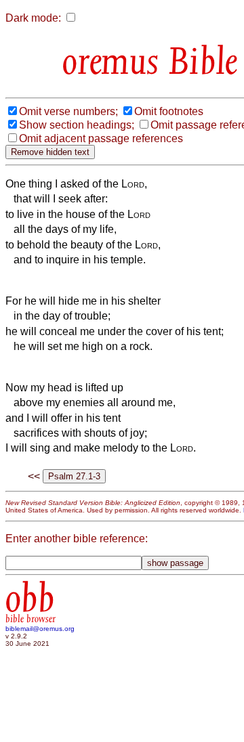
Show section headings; (76, 125)
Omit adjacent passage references (101, 138)
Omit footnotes (168, 111)
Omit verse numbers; (68, 111)
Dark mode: (33, 18)
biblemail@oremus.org (40, 628)
